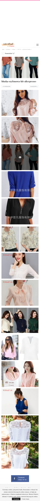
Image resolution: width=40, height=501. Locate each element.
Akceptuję (16, 499)
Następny (33, 86)
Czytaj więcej (25, 499)
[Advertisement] (20, 21)
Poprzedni (6, 86)
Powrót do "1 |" (10, 53)
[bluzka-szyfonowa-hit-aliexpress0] (20, 103)
